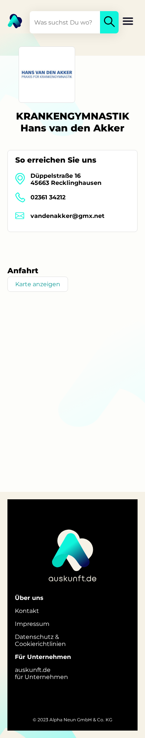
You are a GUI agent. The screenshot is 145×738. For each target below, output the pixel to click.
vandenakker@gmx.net (67, 215)
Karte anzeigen (37, 284)
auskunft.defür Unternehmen (41, 673)
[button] (128, 22)
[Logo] (11, 20)
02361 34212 (47, 197)
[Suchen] (109, 22)
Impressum (32, 623)
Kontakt (27, 610)
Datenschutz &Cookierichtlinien (40, 640)
